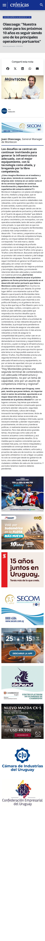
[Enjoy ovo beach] (22, 645)
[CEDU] (22, 792)
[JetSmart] (22, 531)
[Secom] (22, 127)
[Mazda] (22, 721)
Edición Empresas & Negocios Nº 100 (17, 17)
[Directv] (22, 494)
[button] (7, 69)
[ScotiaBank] (22, 569)
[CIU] (22, 759)
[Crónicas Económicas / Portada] (19, 5)
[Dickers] (22, 683)
